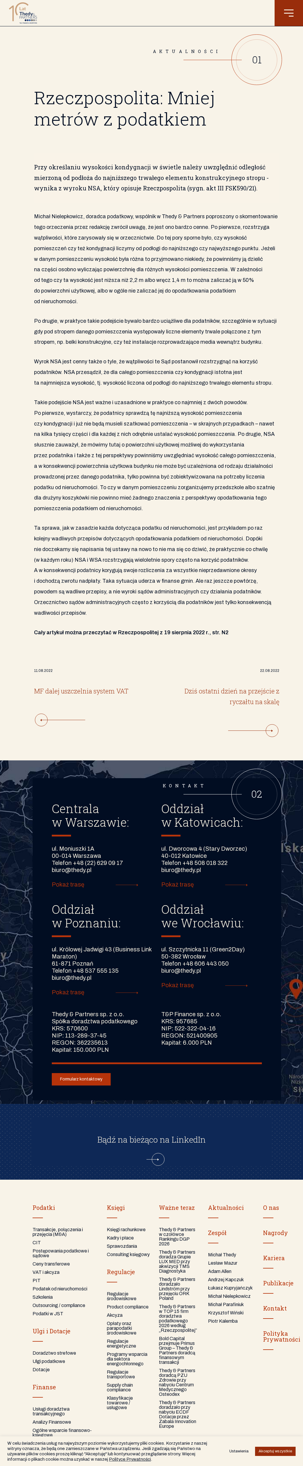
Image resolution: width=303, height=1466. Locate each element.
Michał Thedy (222, 1254)
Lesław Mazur (222, 1263)
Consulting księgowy (128, 1254)
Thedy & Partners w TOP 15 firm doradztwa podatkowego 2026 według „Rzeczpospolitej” (178, 1318)
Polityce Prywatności (130, 1459)
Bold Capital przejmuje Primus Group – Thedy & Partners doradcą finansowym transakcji (177, 1350)
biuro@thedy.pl (71, 870)
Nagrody (275, 1233)
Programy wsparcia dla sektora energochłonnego (127, 1359)
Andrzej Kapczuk (226, 1279)
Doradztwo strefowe (54, 1353)
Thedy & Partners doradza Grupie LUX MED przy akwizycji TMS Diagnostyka (177, 1262)
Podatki (44, 1207)
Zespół (217, 1233)
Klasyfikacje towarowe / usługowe (120, 1403)
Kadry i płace (120, 1237)
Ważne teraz (177, 1207)
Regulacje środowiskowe (121, 1296)
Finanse (44, 1387)
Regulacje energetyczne (121, 1343)
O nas (271, 1207)
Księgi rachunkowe (126, 1229)
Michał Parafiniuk (226, 1304)
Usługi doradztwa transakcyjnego (51, 1411)
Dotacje (41, 1369)
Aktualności (226, 1207)
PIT (37, 1280)
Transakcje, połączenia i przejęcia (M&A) (58, 1232)
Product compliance (128, 1306)
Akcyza (115, 1315)
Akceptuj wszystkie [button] (275, 1451)
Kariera (274, 1258)
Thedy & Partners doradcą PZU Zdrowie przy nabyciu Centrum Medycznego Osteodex (177, 1382)
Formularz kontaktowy (81, 1079)
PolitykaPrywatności (281, 1336)
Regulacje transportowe (121, 1374)
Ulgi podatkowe (49, 1361)
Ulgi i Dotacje (51, 1331)
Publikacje (278, 1283)
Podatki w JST (48, 1313)
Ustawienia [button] (239, 1451)
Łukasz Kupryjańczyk (230, 1287)
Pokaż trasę (68, 884)
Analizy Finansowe (52, 1422)
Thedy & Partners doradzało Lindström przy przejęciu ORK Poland (177, 1289)
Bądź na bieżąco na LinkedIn (151, 1139)
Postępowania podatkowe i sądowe (61, 1253)
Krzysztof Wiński (226, 1312)
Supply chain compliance (120, 1387)
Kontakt (275, 1308)
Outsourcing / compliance (59, 1305)
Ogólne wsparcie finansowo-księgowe (62, 1433)
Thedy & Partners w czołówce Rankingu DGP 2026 (177, 1236)
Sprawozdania (122, 1246)
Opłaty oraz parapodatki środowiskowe (121, 1328)
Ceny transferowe (51, 1263)
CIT (37, 1242)
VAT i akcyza (46, 1272)
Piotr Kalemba (223, 1321)
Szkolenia (43, 1297)
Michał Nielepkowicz (229, 1296)
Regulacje (121, 1272)
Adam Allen (219, 1271)
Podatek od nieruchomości (60, 1288)
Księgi (116, 1207)
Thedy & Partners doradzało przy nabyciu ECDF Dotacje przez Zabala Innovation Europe (177, 1414)
